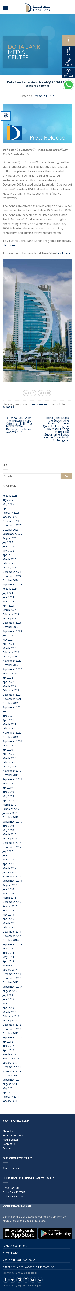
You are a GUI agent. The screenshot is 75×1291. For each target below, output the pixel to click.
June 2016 (8, 889)
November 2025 (12, 525)
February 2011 (11, 1096)
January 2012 (10, 1062)
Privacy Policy (10, 1252)
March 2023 (9, 648)
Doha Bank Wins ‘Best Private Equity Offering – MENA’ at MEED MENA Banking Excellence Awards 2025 (19, 425)
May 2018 (8, 830)
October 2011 (10, 1075)
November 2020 (12, 732)
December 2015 (12, 902)
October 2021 (10, 703)
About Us (8, 1131)
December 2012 (12, 1024)
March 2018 (9, 834)
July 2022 (8, 677)
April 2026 (8, 508)
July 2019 (8, 787)
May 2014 (8, 957)
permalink (8, 406)
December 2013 (12, 974)
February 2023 (11, 652)
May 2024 (8, 601)
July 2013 (8, 995)
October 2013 (10, 982)
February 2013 (11, 1016)
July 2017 (8, 851)
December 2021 (12, 694)
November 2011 (12, 1071)
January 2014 (10, 969)
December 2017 (12, 842)
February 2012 (11, 1058)
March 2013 (9, 1012)
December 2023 (12, 622)
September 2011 (12, 1079)
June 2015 (8, 910)
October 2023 (10, 626)
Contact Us (9, 1144)
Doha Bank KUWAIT (14, 1192)
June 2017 (8, 855)
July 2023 (8, 635)
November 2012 (12, 1029)
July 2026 (8, 500)
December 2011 (12, 1067)
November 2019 (12, 770)
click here (9, 245)
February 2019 (11, 808)
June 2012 (8, 1045)
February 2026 (11, 512)
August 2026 (10, 495)
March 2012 (9, 1054)
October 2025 (10, 529)
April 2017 (8, 864)
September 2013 (12, 986)
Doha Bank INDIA (13, 1196)
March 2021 (9, 724)
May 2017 (8, 859)
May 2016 (8, 893)
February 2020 (11, 762)
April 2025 (8, 555)
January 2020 (10, 766)
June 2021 (8, 715)
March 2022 (9, 686)
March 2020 (9, 758)
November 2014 (12, 935)
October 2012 (10, 1033)
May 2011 (8, 1088)
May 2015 (8, 914)
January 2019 (10, 813)
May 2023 (8, 639)
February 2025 (11, 563)
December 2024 (12, 572)
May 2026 (8, 504)
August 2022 (10, 673)
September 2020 (12, 741)
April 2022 (8, 682)
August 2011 (10, 1084)
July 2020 (8, 749)
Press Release (40, 404)
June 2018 (8, 825)
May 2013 (8, 1003)
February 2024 (11, 614)
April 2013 (8, 1007)
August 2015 (10, 906)
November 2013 (12, 978)
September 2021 (12, 707)
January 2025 (10, 567)
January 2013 (10, 1020)
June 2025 (8, 546)
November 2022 (12, 660)
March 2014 (9, 965)
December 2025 (12, 521)
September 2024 (12, 584)
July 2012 (8, 1041)
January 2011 (10, 1100)
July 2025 (8, 542)
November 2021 (12, 698)
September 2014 (12, 944)
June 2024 (8, 597)
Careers (7, 1148)
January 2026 (10, 516)
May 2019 (8, 796)
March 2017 (9, 868)
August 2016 (10, 885)
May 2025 (8, 550)
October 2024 (10, 580)
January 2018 (10, 838)
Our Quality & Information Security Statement (28, 1267)
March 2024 (9, 609)
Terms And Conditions (15, 1245)
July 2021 (8, 711)
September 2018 (12, 821)
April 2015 (8, 918)
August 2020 (10, 745)
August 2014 (10, 948)
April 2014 (8, 961)
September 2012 (12, 1037)
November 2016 (12, 876)
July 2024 (8, 593)
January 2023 (10, 656)
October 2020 (10, 737)
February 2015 (11, 927)
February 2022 (11, 690)
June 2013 (8, 999)
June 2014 (8, 952)
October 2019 (10, 775)
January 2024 (10, 618)
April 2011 (8, 1092)
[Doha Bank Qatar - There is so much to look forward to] (38, 7)
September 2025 (12, 533)
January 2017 (10, 872)
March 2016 (9, 897)
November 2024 (12, 576)
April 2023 (8, 643)
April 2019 (8, 800)
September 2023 (12, 631)
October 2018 (10, 817)
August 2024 (10, 588)
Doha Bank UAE (12, 1188)
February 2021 (11, 728)
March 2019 (9, 804)
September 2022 (12, 669)
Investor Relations (13, 1135)
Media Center (10, 1139)
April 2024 (8, 605)
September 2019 (12, 779)
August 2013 (10, 991)
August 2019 (10, 783)
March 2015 (9, 923)
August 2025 (10, 538)
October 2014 (10, 940)
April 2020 (8, 753)
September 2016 (12, 880)
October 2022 (10, 665)
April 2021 (8, 720)
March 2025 (9, 559)
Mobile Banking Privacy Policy (19, 1260)
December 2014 (12, 931)
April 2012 (8, 1050)
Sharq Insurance (12, 1168)
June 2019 (8, 792)
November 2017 (12, 847)
